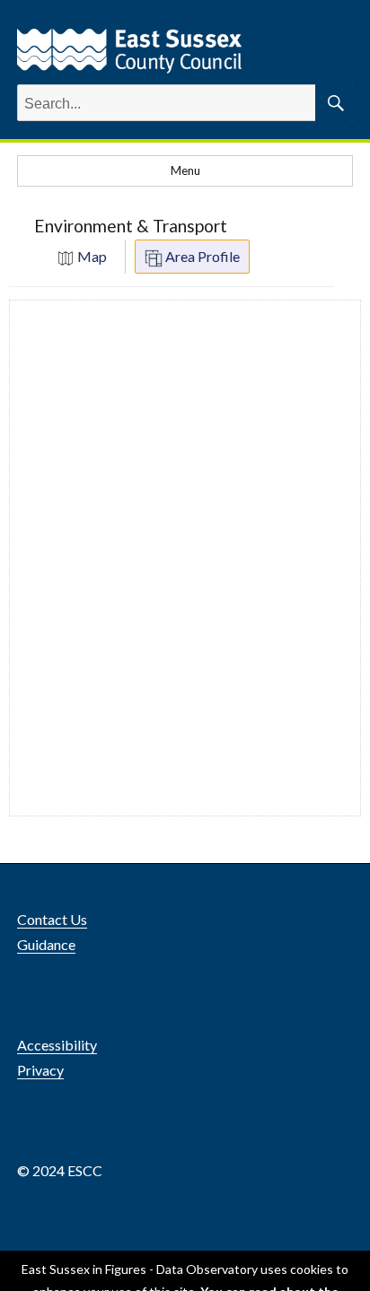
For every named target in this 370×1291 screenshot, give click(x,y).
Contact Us (52, 919)
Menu (185, 170)
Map (91, 256)
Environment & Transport (130, 225)
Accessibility (57, 1044)
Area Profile (201, 256)
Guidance (46, 944)
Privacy (40, 1069)
